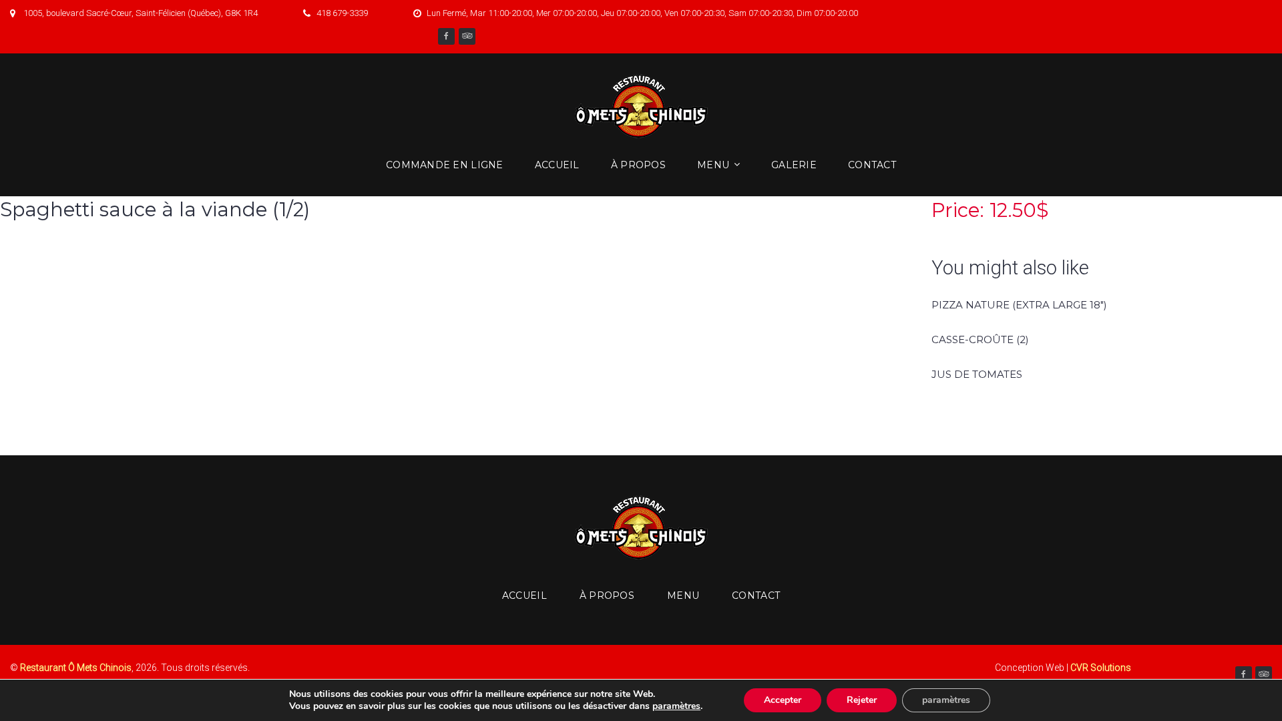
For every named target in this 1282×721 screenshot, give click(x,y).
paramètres (676, 706)
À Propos (638, 165)
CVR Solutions (1100, 667)
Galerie (794, 165)
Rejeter (862, 700)
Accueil (557, 165)
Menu (713, 165)
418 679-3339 (342, 13)
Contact (872, 165)
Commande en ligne (444, 165)
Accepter (782, 700)
